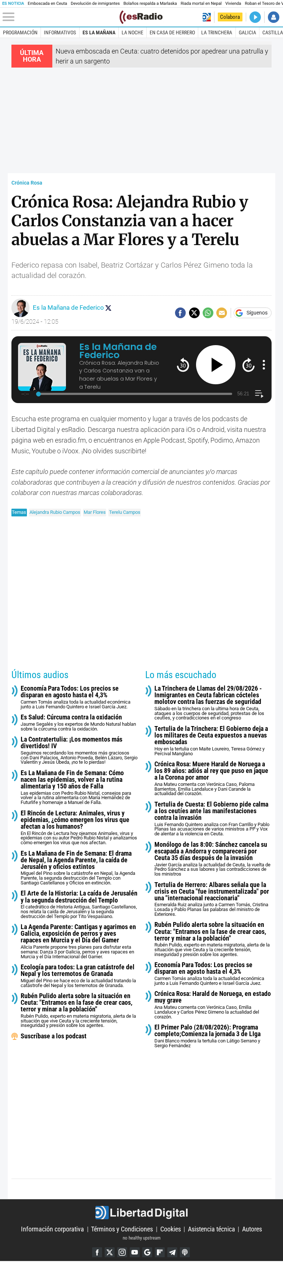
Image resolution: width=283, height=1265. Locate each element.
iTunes (185, 1252)
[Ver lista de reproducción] (259, 394)
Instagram (122, 1252)
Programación (20, 32)
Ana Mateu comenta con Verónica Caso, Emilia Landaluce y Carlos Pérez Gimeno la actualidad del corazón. (212, 1004)
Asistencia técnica (211, 1229)
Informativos (60, 32)
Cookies (170, 1229)
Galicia (247, 32)
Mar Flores (95, 512)
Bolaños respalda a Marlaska (150, 3)
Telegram (172, 1252)
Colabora (230, 17)
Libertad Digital (141, 1212)
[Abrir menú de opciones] (264, 364)
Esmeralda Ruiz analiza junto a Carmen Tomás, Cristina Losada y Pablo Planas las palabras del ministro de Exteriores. (211, 899)
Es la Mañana (99, 32)
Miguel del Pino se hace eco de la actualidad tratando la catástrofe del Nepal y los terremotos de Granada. (78, 976)
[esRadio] (141, 17)
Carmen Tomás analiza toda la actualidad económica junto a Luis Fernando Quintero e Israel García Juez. (75, 697)
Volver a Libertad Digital (206, 17)
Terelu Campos (124, 512)
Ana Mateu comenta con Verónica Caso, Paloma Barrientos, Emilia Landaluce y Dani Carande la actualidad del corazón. (211, 778)
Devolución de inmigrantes (95, 3)
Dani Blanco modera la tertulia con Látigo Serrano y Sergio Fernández (207, 1036)
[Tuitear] (194, 312)
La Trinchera (216, 32)
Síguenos (257, 313)
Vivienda (233, 3)
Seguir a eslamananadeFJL (108, 308)
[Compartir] (180, 312)
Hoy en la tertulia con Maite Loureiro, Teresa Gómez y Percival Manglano (211, 740)
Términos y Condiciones (122, 1229)
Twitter (110, 1252)
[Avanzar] (248, 364)
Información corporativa (52, 1229)
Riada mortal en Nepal (201, 3)
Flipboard (160, 1252)
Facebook (97, 1252)
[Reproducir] (215, 365)
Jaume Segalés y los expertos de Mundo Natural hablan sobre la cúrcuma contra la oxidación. (78, 722)
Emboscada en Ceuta (47, 3)
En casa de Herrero (172, 32)
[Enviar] (208, 312)
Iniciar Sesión (273, 17)
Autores (252, 1229)
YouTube (135, 1252)
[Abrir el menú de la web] (60, 17)
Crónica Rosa (26, 183)
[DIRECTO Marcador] (255, 17)
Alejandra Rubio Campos (54, 512)
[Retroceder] (183, 364)
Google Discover (147, 1252)
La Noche (132, 32)
